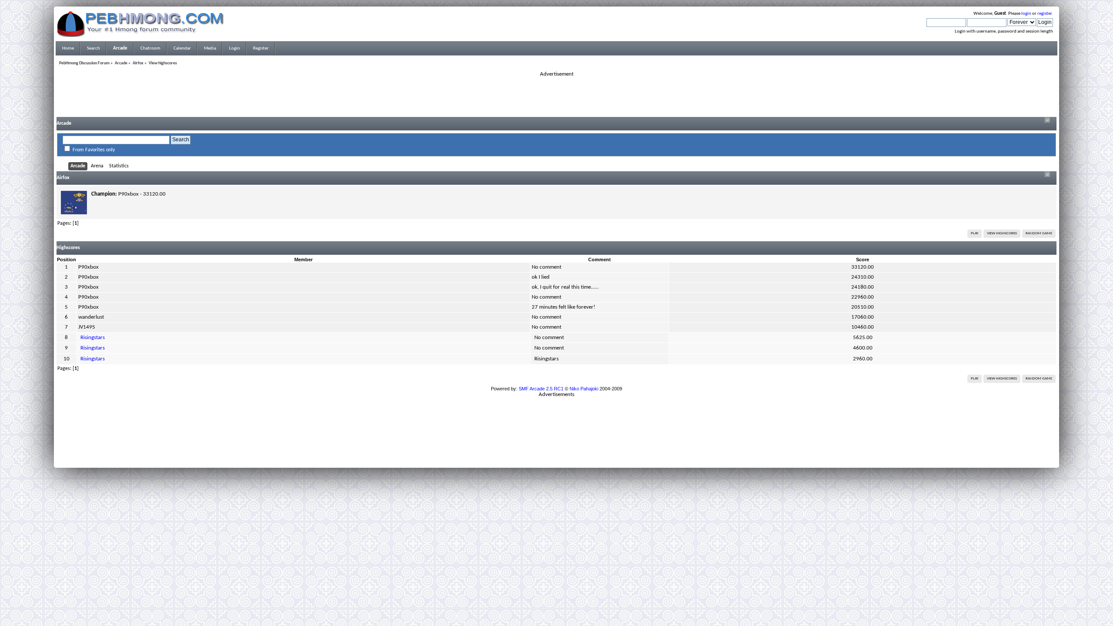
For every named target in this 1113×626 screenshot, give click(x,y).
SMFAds (538, 453)
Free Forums (569, 453)
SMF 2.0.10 (522, 448)
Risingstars (92, 337)
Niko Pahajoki (584, 388)
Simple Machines (585, 448)
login (1026, 13)
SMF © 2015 (551, 448)
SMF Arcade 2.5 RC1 (541, 388)
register (1044, 13)
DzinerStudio (567, 459)
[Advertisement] (556, 97)
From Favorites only (94, 150)
